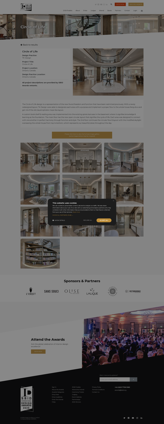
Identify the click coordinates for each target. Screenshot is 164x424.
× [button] (113, 200)
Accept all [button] (104, 220)
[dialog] (82, 212)
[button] (82, 215)
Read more (76, 212)
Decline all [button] (87, 220)
